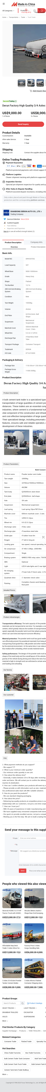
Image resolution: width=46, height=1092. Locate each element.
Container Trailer (10, 1041)
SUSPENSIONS (29, 1016)
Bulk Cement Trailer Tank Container (17, 1058)
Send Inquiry (23, 124)
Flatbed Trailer (26, 1041)
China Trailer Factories (12, 1053)
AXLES (4, 1016)
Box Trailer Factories (32, 1053)
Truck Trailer (32, 17)
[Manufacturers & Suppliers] (23, 4)
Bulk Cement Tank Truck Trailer (15, 1064)
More (4, 1074)
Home (4, 17)
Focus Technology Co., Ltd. (30, 1083)
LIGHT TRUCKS (29, 1008)
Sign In (6, 231)
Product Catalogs (35, 1003)
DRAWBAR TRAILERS (10, 1012)
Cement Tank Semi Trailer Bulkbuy (16, 1070)
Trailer (23, 17)
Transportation (13, 17)
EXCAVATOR (28, 1012)
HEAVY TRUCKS (8, 1008)
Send (22, 870)
